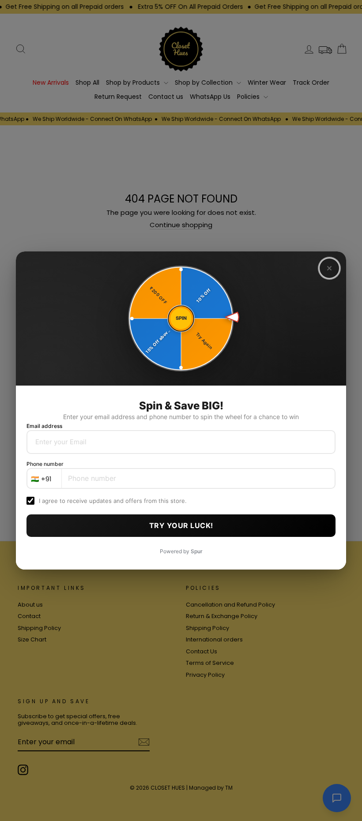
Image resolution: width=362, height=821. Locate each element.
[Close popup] (329, 268)
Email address (44, 426)
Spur (197, 551)
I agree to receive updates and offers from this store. (113, 500)
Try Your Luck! (181, 525)
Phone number (45, 464)
